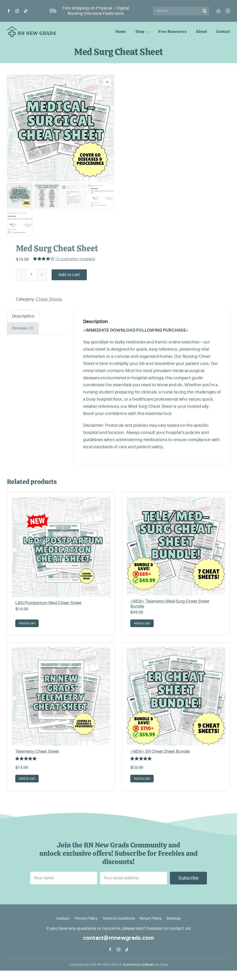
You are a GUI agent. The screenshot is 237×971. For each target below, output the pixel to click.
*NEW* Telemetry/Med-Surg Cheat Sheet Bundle (169, 604)
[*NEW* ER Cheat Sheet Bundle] (176, 696)
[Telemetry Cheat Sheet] (61, 696)
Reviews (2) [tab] (23, 328)
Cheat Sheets (49, 299)
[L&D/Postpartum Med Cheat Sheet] (61, 547)
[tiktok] (26, 11)
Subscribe (188, 878)
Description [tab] (23, 316)
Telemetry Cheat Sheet (37, 751)
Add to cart (69, 274)
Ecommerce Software (139, 964)
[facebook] (9, 11)
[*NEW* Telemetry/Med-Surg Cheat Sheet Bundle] (176, 546)
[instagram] (17, 11)
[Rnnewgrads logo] (31, 28)
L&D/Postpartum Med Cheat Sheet (48, 603)
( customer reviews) (75, 259)
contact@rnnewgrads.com (118, 938)
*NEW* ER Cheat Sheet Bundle (160, 751)
